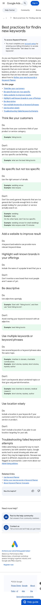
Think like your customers (14, 88)
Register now (8, 565)
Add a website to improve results (17, 95)
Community (25, 10)
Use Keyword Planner (11, 477)
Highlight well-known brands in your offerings (22, 98)
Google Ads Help (15, 3)
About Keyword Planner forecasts (16, 483)
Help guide (32, 602)
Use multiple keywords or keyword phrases (21, 105)
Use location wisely (11, 108)
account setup (30, 44)
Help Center (10, 10)
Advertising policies (10, 463)
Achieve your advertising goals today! (16, 551)
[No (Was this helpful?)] (38, 491)
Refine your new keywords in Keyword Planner (21, 480)
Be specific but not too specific (17, 92)
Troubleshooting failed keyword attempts (21, 111)
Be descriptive (10, 101)
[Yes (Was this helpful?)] (33, 491)
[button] (3, 3)
